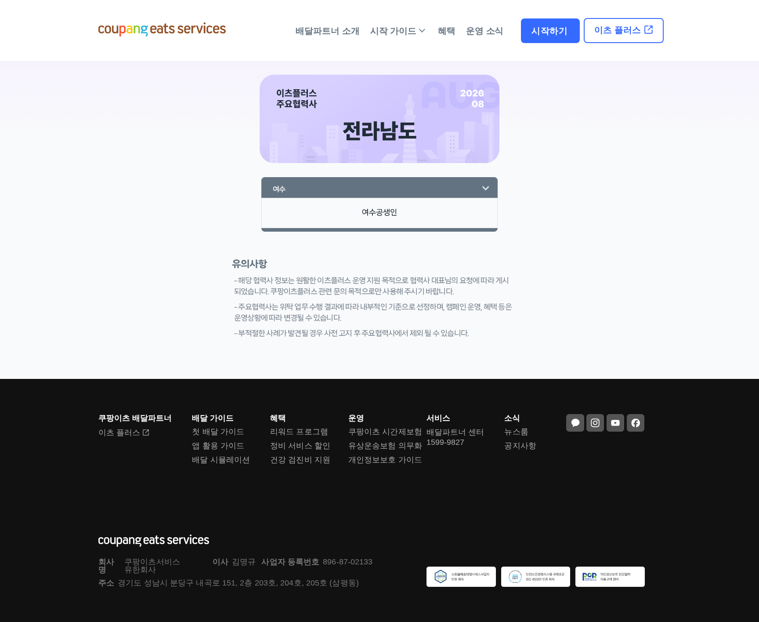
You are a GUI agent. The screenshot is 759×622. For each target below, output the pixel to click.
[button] (379, 189)
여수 (279, 189)
